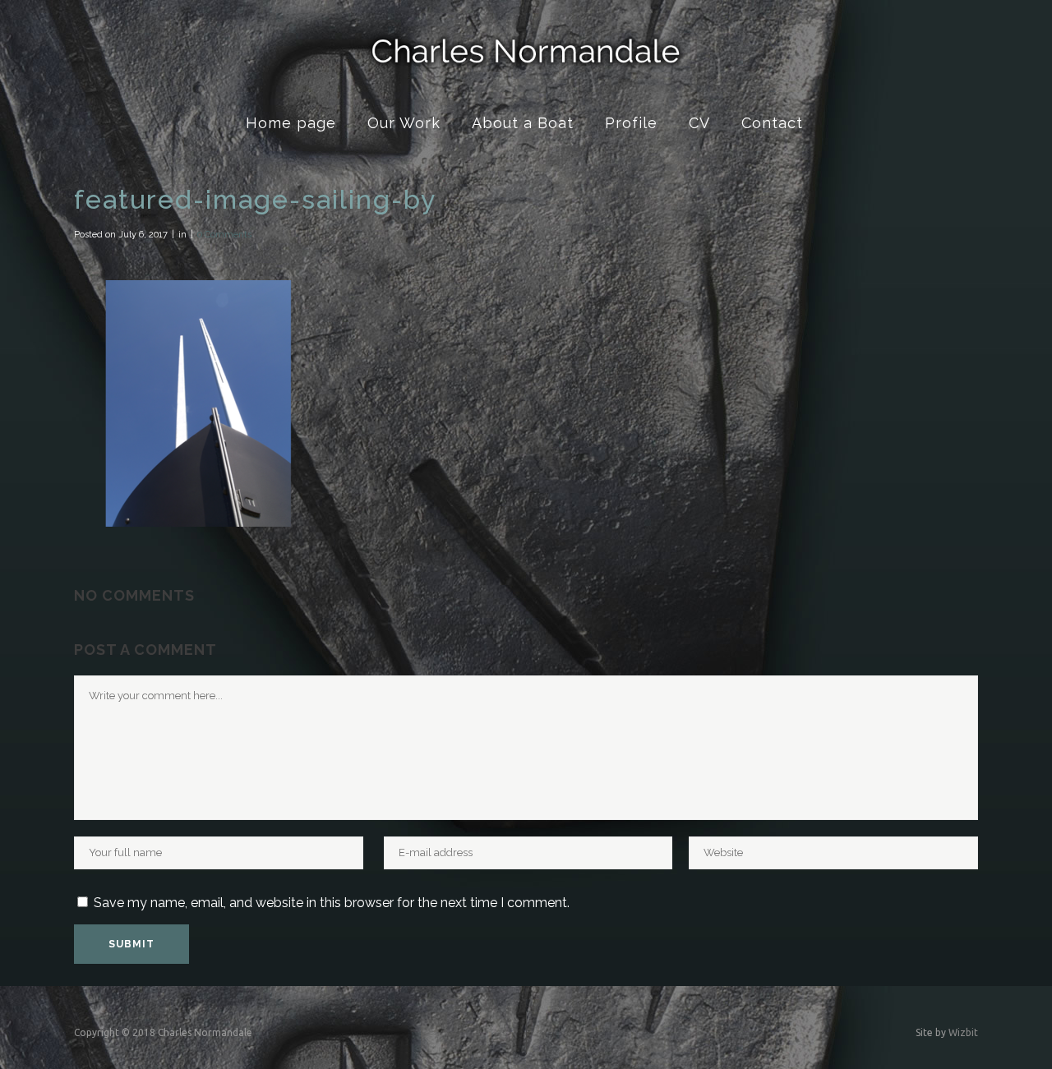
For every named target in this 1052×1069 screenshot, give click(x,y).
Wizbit (963, 1032)
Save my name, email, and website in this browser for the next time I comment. (332, 902)
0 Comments (224, 234)
